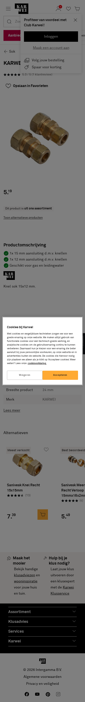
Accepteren (60, 375)
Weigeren (25, 375)
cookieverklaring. (37, 363)
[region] (42, 351)
